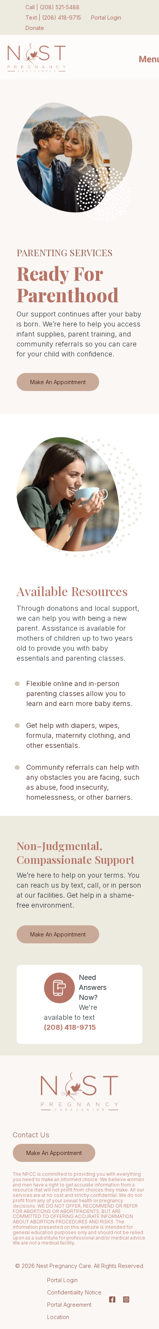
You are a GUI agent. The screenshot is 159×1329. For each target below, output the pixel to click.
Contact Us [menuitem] (31, 1135)
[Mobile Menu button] (143, 57)
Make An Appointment (58, 382)
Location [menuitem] (58, 1317)
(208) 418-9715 (70, 1027)
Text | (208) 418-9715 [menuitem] (53, 17)
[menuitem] (54, 1152)
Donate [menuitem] (34, 28)
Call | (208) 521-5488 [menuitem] (52, 7)
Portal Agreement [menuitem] (69, 1304)
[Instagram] (124, 1299)
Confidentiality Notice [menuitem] (74, 1292)
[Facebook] (112, 1299)
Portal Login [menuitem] (106, 17)
